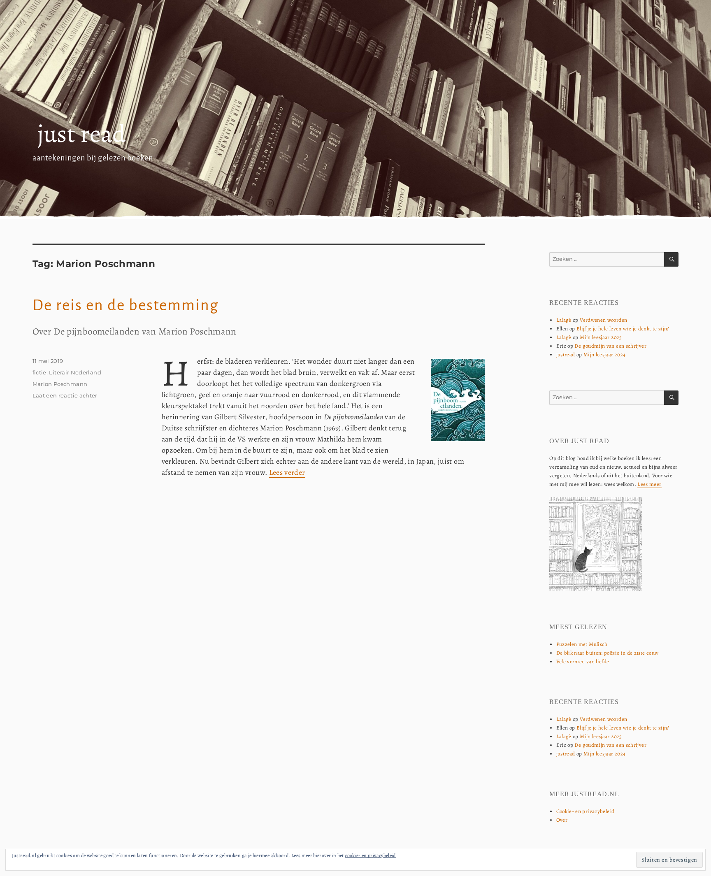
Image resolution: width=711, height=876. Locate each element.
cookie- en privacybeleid (370, 855)
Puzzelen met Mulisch (582, 644)
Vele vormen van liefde (582, 661)
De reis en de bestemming (125, 305)
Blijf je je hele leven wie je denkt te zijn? (622, 328)
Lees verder (287, 472)
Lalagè (564, 319)
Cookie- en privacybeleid (585, 811)
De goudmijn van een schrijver (610, 345)
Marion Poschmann (60, 384)
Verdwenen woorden (603, 319)
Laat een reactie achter (65, 395)
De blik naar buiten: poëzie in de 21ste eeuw (607, 652)
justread (565, 354)
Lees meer (649, 484)
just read (81, 134)
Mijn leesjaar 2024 (604, 354)
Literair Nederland (75, 372)
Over (561, 819)
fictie (39, 372)
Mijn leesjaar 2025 (601, 337)
